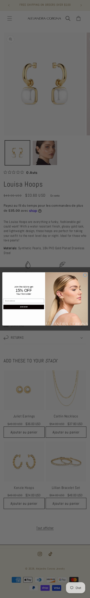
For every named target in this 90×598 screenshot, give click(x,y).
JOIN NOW (24, 307)
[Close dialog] (85, 275)
